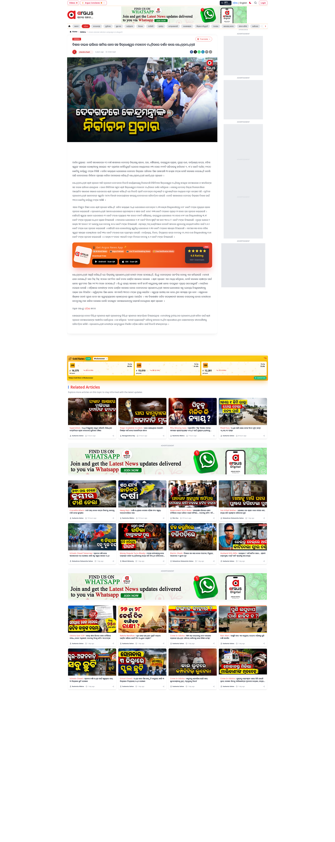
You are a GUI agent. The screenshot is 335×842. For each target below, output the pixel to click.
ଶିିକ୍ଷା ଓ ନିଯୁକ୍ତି (202, 26)
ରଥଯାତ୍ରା (96, 26)
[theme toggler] (250, 3)
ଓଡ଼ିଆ (235, 2)
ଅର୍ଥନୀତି (150, 26)
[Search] (255, 3)
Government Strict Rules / (181, 510)
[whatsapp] (199, 52)
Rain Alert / (225, 635)
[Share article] (113, 435)
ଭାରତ (76, 26)
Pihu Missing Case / (178, 428)
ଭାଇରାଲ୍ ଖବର (229, 26)
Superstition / (76, 428)
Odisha (83, 32)
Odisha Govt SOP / (78, 635)
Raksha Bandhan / (128, 635)
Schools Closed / (77, 678)
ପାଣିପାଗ (255, 26)
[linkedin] (203, 52)
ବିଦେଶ (140, 26)
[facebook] (191, 52)
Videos (72, 3)
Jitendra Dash (84, 52)
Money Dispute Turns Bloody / (133, 553)
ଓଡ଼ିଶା (86, 26)
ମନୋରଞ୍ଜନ (187, 26)
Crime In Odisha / (178, 635)
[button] (101, 368)
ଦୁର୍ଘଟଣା (108, 26)
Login (263, 3)
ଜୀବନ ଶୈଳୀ (243, 26)
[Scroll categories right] (265, 26)
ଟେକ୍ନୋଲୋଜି (173, 26)
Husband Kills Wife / (229, 553)
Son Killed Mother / (228, 510)
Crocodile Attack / (77, 510)
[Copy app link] (210, 52)
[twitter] (195, 52)
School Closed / (126, 678)
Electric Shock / (176, 553)
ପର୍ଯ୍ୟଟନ (129, 26)
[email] (206, 52)
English (243, 2)
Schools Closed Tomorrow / (81, 553)
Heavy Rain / (125, 510)
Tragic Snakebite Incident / (131, 428)
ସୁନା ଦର (118, 26)
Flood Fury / (225, 428)
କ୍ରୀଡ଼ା (161, 26)
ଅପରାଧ (215, 26)
